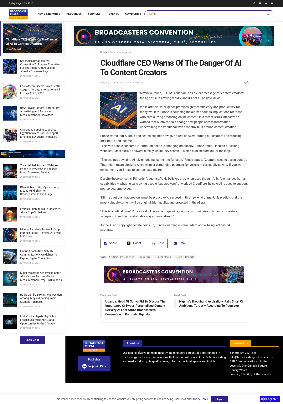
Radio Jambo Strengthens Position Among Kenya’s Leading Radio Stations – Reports (41, 298)
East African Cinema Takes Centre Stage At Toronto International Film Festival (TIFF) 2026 (41, 90)
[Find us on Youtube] (271, 3)
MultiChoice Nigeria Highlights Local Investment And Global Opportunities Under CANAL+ (38, 320)
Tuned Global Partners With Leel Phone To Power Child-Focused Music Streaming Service (39, 169)
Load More (32, 340)
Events (114, 13)
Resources (74, 13)
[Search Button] (268, 13)
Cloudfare (145, 257)
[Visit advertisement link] (32, 154)
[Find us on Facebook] (253, 3)
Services (94, 13)
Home (103, 52)
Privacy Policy (199, 399)
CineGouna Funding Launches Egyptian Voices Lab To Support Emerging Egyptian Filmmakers (39, 133)
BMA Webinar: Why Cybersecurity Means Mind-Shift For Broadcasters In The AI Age (40, 191)
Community (133, 13)
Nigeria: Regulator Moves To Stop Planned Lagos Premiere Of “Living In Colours (40, 233)
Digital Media (163, 257)
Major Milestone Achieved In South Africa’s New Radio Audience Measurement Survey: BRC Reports (41, 276)
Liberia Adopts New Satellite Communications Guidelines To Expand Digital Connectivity (38, 255)
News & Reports (49, 13)
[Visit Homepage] (18, 13)
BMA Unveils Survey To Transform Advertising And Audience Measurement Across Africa (40, 111)
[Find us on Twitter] (259, 3)
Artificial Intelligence (120, 52)
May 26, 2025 (107, 82)
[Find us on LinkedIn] (265, 3)
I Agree (219, 399)
